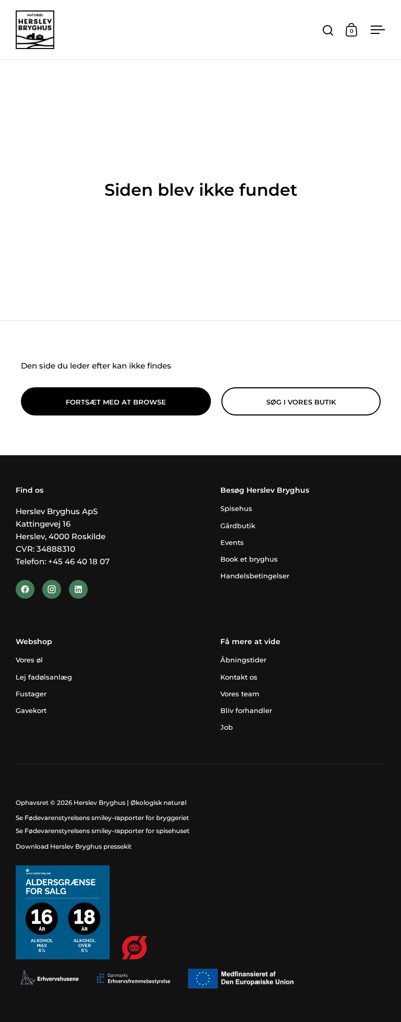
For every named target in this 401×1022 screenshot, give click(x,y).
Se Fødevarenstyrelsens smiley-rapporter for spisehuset (103, 831)
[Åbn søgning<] (328, 30)
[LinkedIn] (78, 589)
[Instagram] (51, 589)
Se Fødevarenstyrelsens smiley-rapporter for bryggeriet (102, 818)
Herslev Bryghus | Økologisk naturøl (130, 802)
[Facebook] (25, 589)
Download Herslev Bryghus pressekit (74, 846)
